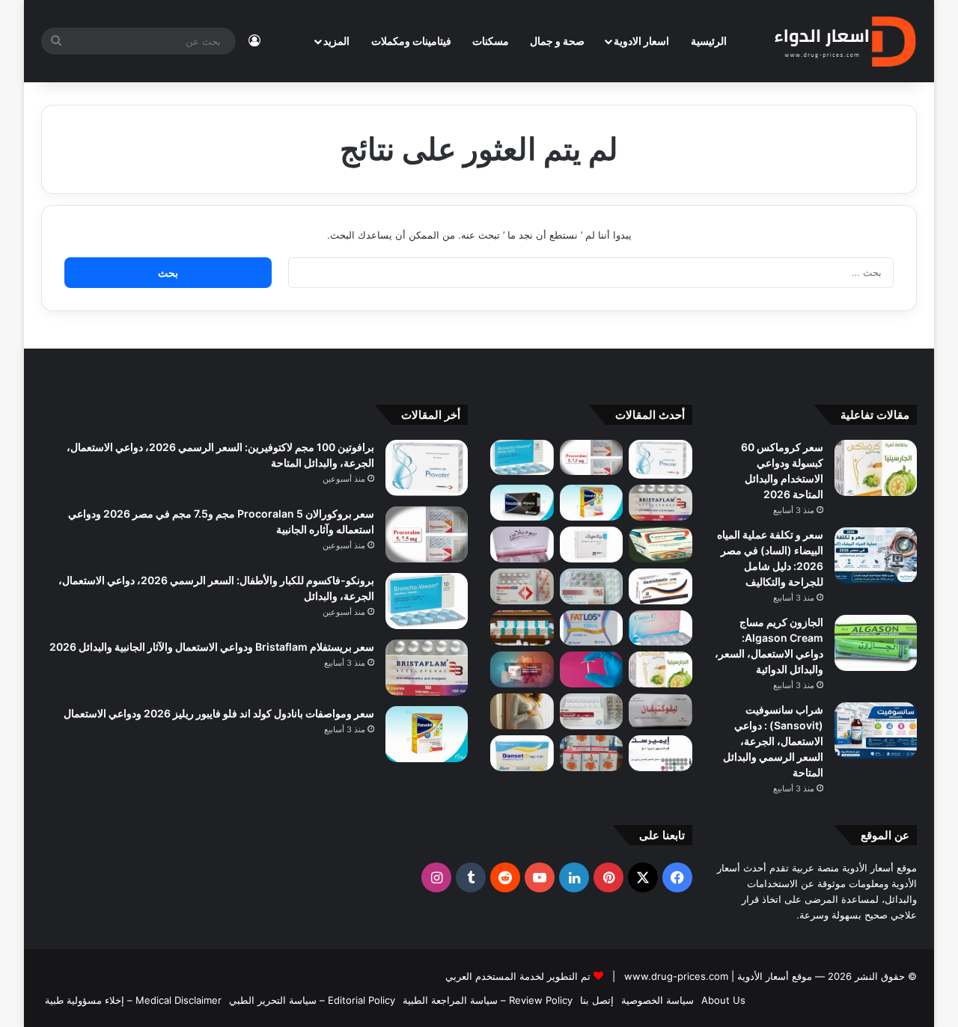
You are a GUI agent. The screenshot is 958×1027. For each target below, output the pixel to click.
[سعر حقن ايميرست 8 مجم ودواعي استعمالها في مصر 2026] (660, 753)
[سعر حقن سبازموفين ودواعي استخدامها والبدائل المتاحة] (522, 711)
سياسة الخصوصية (657, 1000)
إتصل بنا (597, 1000)
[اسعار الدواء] (844, 41)
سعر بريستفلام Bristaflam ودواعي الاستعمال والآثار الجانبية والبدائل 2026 (211, 646)
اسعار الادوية (641, 40)
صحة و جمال (557, 40)
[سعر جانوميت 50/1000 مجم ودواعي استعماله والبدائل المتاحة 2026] (591, 711)
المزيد (336, 40)
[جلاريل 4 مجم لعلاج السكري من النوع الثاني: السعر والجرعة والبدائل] (591, 586)
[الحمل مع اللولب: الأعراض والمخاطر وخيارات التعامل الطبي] (591, 669)
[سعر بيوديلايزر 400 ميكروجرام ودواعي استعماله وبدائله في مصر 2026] (522, 544)
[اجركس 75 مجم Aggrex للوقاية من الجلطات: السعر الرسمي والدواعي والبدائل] (522, 586)
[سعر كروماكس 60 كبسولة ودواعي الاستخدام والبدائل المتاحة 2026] (876, 468)
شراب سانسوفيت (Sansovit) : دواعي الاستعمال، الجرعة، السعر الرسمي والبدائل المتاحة (773, 741)
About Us (723, 1000)
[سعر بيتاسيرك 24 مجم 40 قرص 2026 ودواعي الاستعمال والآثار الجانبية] (591, 544)
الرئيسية (709, 40)
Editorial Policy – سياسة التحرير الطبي (312, 1000)
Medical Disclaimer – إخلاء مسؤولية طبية (133, 1000)
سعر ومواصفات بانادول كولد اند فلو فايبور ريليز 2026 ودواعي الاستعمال (219, 713)
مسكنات (490, 40)
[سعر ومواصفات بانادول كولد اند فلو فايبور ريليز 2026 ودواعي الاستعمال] (591, 503)
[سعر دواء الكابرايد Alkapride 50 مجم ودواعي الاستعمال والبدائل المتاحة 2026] (522, 669)
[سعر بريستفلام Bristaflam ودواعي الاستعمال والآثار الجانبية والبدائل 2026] (660, 503)
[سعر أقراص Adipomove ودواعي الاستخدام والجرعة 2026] (522, 628)
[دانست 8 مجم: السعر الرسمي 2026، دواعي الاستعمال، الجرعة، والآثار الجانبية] (522, 753)
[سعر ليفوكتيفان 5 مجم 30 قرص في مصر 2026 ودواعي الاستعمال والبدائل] (660, 711)
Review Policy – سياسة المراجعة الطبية (488, 1000)
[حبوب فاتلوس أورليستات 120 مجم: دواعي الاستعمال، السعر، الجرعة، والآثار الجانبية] (591, 628)
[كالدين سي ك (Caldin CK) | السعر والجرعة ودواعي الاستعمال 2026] (660, 628)
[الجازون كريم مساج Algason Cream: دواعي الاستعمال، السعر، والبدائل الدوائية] (876, 643)
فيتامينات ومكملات (411, 40)
